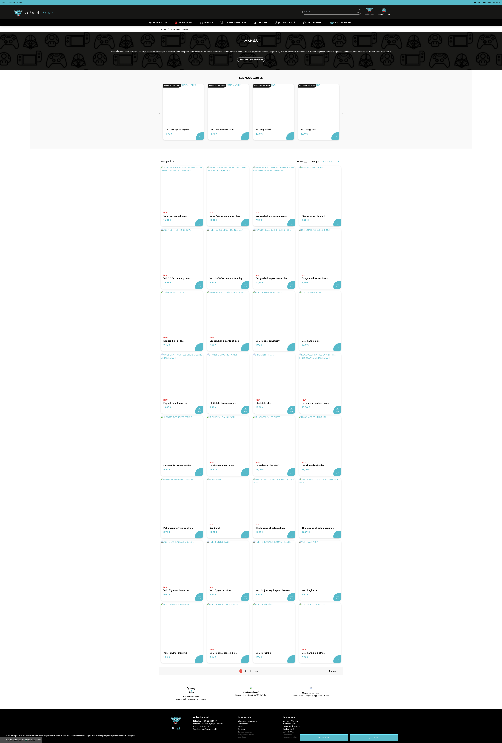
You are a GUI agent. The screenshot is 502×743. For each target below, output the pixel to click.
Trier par (315, 161)
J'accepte (374, 737)
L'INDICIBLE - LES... (264, 403)
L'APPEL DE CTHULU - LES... (176, 403)
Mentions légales (289, 723)
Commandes (243, 723)
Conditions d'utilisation (291, 726)
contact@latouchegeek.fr (208, 729)
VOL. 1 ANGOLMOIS (311, 341)
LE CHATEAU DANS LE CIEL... (223, 465)
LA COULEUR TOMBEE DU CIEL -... (317, 403)
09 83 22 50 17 (493, 2)
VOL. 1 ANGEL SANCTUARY (267, 341)
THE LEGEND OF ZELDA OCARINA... (318, 528)
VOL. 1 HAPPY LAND (308, 129)
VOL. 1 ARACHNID (264, 653)
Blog (3, 2)
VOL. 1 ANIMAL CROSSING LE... (223, 653)
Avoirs (240, 726)
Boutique (11, 2)
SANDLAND (215, 528)
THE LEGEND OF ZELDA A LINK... (271, 528)
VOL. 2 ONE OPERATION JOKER (177, 129)
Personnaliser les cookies (31, 739)
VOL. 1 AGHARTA (309, 590)
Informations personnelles (247, 721)
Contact (20, 2)
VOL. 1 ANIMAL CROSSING (175, 653)
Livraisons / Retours (290, 721)
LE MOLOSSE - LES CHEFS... (268, 465)
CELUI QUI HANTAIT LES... (175, 216)
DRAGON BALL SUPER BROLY (315, 278)
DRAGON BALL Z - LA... (173, 341)
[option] (183, 112)
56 (256, 670)
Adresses (241, 729)
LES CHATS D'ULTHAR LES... (314, 465)
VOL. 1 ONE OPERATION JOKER (222, 129)
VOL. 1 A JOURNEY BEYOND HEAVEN (273, 590)
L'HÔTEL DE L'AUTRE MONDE (223, 403)
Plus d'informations (13, 739)
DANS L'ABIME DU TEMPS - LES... (225, 216)
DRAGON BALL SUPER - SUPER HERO (272, 278)
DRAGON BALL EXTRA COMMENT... (271, 216)
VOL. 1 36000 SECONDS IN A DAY (226, 278)
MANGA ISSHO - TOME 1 (313, 216)
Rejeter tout (324, 737)
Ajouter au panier (200, 136)
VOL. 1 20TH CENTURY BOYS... (177, 278)
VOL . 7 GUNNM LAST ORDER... (177, 590)
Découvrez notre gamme (251, 59)
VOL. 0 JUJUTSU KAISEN (220, 590)
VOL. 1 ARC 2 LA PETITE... (313, 653)
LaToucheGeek (288, 732)
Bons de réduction (245, 732)
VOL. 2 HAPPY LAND (263, 129)
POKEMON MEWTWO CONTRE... (178, 528)
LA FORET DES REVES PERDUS (177, 465)
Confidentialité (288, 729)
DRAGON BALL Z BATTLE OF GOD (224, 341)
